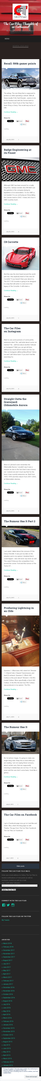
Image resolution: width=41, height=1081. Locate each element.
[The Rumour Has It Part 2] (20, 536)
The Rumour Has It (15, 727)
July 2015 (6, 1045)
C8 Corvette (11, 242)
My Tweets (5, 920)
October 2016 (8, 994)
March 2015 (7, 1058)
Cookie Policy (7, 1072)
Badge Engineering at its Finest (17, 151)
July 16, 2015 (10, 511)
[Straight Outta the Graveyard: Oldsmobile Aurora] (20, 435)
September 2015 (9, 1038)
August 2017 (7, 960)
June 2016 (7, 1008)
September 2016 (9, 998)
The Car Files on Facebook (20, 814)
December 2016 (9, 987)
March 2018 (7, 943)
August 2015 (7, 1042)
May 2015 (6, 1052)
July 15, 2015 (10, 597)
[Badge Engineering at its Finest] (20, 169)
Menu (7, 39)
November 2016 (9, 991)
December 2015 (9, 1028)
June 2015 (7, 1048)
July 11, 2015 (10, 717)
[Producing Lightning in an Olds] (20, 640)
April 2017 (6, 974)
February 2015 (8, 1062)
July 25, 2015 (10, 231)
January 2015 (8, 1065)
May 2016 (6, 1011)
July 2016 (6, 1004)
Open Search (37, 38)
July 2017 (6, 964)
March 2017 (7, 977)
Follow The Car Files (9, 890)
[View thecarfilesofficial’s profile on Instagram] (13, 905)
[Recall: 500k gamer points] (20, 78)
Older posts (20, 866)
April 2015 (6, 1055)
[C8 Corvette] (20, 258)
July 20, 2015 (10, 318)
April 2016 (6, 1014)
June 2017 (7, 967)
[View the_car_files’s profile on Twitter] (8, 905)
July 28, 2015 (10, 139)
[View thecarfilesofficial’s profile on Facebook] (3, 905)
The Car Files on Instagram (12, 330)
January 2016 (8, 1025)
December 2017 (9, 950)
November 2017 (9, 954)
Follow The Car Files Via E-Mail (16, 871)
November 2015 (9, 1031)
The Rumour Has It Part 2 (19, 521)
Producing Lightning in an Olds (19, 609)
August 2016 (7, 1001)
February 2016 (8, 1021)
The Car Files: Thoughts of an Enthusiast (20, 25)
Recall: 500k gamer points (20, 63)
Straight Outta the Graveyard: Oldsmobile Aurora (15, 402)
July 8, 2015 (9, 804)
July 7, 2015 (9, 858)
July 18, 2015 (10, 388)
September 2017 (9, 957)
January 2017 (8, 984)
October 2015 (8, 1035)
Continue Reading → (11, 112)
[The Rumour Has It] (20, 743)
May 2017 (6, 970)
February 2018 (8, 947)
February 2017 (8, 981)
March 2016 (7, 1018)
